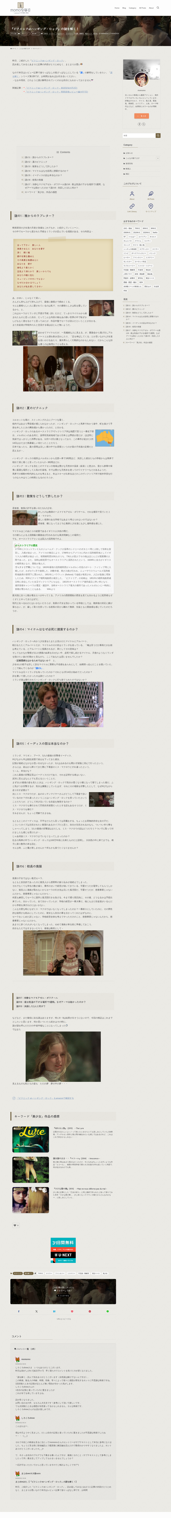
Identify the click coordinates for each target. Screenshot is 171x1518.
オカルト (153, 237)
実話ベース (88, 33)
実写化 (140, 278)
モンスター (128, 262)
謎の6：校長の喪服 (34, 180)
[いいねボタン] (15, 1225)
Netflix (155, 232)
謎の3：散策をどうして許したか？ (41, 166)
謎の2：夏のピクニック (36, 162)
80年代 (145, 228)
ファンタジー (60, 33)
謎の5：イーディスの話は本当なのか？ (43, 175)
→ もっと (141, 116)
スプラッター (144, 249)
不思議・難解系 (79, 33)
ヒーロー (127, 257)
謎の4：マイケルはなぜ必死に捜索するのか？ (47, 171)
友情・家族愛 (139, 274)
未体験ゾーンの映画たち (132, 286)
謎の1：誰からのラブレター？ (39, 157)
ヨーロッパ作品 (140, 262)
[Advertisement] (63, 120)
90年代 (153, 228)
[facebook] (139, 124)
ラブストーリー (129, 266)
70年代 (46, 33)
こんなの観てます (133, 158)
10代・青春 (128, 228)
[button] (18, 1311)
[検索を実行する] (158, 135)
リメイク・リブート (145, 266)
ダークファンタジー (138, 253)
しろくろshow (28, 1418)
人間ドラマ (128, 274)
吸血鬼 (149, 274)
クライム (138, 241)
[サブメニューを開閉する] (158, 158)
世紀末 (148, 270)
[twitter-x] (143, 124)
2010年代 (136, 232)
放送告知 (129, 163)
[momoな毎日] (20, 8)
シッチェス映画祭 (130, 249)
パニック (152, 253)
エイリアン (143, 237)
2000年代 (127, 232)
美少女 (95, 33)
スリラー (52, 33)
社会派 (156, 286)
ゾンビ (126, 253)
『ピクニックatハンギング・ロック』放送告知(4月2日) (51, 88)
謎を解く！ (35, 33)
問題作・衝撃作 (129, 278)
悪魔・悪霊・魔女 (130, 282)
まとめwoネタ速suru (31, 1473)
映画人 (128, 169)
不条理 (140, 270)
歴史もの (147, 286)
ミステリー (69, 33)
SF (125, 237)
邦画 (125, 291)
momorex (25, 1359)
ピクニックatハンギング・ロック (47, 60)
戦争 (141, 282)
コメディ (147, 241)
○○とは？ (132, 237)
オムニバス (128, 241)
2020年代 (146, 232)
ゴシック (127, 245)
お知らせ (129, 153)
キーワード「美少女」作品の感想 (41, 192)
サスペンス (25, 33)
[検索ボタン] (158, 8)
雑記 (127, 174)
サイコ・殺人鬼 (138, 245)
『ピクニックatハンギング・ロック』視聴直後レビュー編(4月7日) (56, 92)
